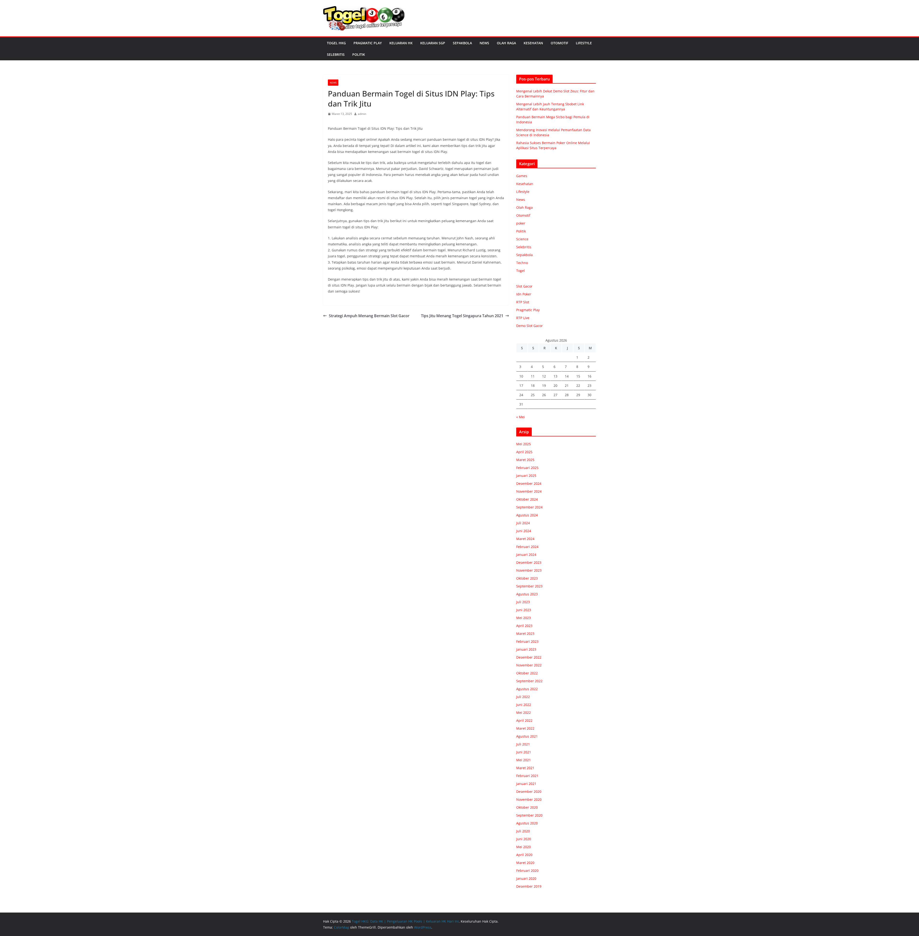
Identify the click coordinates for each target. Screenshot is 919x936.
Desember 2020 (528, 791)
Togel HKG (336, 43)
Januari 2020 (526, 878)
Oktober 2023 (527, 578)
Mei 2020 (523, 847)
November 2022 (529, 665)
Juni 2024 (523, 531)
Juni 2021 (523, 752)
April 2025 (524, 452)
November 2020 (529, 799)
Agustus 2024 (527, 515)
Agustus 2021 (527, 736)
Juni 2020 (523, 839)
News (484, 43)
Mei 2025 (523, 444)
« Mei (520, 417)
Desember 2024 (528, 483)
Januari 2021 (526, 783)
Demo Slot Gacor (529, 325)
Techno (522, 262)
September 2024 (529, 507)
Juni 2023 (523, 610)
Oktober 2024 (527, 499)
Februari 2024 (527, 546)
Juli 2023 (523, 602)
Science (522, 239)
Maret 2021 (525, 768)
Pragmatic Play (367, 43)
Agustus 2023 (527, 594)
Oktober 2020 (527, 807)
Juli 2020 (523, 831)
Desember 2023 (528, 562)
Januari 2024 (526, 554)
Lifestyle (584, 43)
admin (362, 114)
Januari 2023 (526, 649)
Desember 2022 (528, 657)
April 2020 (524, 854)
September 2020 (529, 815)
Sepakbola (462, 43)
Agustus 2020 (527, 823)
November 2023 (529, 570)
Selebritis (336, 54)
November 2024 (529, 491)
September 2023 (529, 586)
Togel (520, 270)
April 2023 (524, 625)
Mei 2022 (523, 712)
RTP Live (522, 318)
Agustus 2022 (527, 689)
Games (521, 176)
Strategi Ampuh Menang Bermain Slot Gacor (369, 315)
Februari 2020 (527, 870)
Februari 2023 (527, 641)
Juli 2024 (523, 523)
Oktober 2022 (527, 673)
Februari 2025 (527, 467)
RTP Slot (522, 302)
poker (520, 223)
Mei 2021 (523, 760)
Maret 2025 (525, 459)
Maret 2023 (525, 633)
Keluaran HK (401, 43)
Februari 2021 (527, 775)
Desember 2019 (528, 886)
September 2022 (529, 681)
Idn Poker (523, 294)
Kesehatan (533, 43)
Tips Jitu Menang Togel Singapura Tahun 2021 (462, 315)
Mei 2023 (523, 617)
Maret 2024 (525, 538)
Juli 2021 (523, 744)
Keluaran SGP (432, 43)
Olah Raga (506, 43)
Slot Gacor (524, 286)
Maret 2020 (525, 862)
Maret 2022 (525, 728)
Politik (358, 54)
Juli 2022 (523, 696)
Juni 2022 (523, 704)
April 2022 (524, 720)
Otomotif (559, 43)
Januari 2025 (526, 475)
